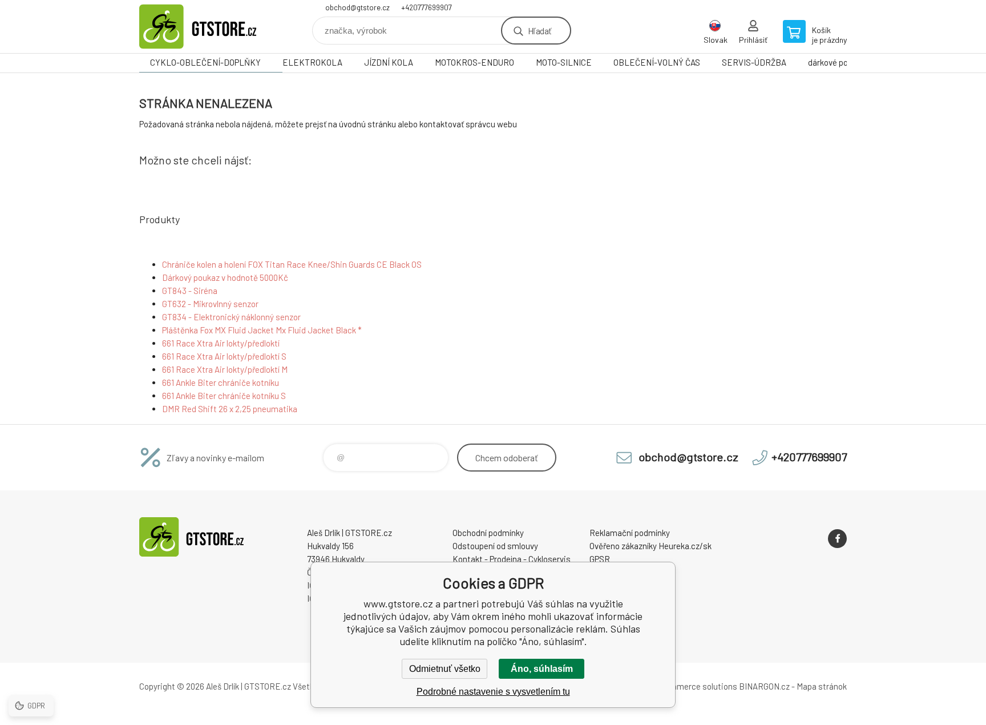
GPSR (599, 559)
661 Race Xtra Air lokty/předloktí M (225, 369)
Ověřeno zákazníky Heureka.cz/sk (650, 546)
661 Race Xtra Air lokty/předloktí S (224, 356)
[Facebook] (837, 538)
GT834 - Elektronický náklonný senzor (231, 317)
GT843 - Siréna (189, 290)
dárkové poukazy (838, 62)
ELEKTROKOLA (312, 62)
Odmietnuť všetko (444, 669)
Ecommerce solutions (695, 686)
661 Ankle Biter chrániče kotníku (220, 382)
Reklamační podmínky (629, 532)
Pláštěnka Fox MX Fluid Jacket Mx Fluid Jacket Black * (262, 330)
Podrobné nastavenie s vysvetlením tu (493, 691)
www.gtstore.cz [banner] (207, 26)
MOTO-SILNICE (564, 62)
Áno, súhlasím (542, 669)
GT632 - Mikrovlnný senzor (210, 304)
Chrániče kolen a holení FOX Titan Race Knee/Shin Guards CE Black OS (292, 264)
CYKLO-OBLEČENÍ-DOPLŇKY (205, 62)
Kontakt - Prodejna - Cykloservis (511, 559)
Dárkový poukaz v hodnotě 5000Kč (225, 277)
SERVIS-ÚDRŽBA (754, 62)
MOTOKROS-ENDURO (474, 62)
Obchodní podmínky (488, 532)
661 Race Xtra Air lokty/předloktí (221, 343)
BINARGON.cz (764, 686)
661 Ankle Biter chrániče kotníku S (224, 395)
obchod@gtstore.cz (357, 7)
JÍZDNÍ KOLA (388, 62)
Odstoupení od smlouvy (495, 546)
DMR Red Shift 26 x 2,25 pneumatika (229, 409)
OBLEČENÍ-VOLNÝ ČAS (656, 62)
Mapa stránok (822, 686)
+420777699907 (426, 7)
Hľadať (539, 30)
